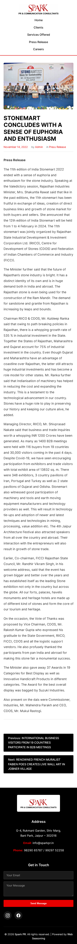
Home (39, 20)
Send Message (38, 903)
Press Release (38, 42)
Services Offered (38, 34)
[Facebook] (18, 915)
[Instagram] (8, 915)
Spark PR (20, 934)
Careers (38, 49)
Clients (38, 27)
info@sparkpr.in (43, 843)
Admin (39, 146)
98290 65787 (33, 850)
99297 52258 (54, 850)
